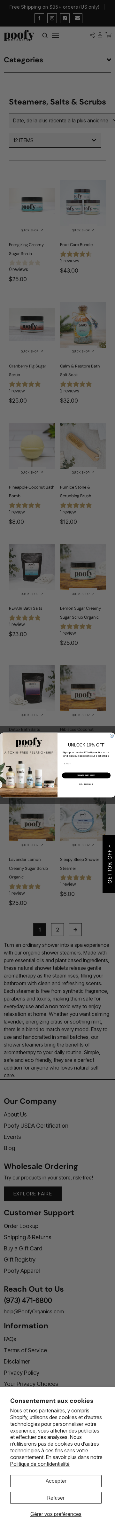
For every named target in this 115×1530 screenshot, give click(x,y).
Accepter (56, 1481)
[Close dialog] (111, 736)
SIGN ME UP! (86, 775)
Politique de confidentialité (40, 1464)
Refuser (56, 1498)
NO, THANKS (86, 784)
